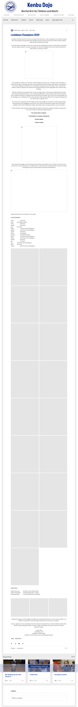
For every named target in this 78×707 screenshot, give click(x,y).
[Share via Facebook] (11, 643)
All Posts (5, 20)
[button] (75, 9)
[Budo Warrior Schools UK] (74, 666)
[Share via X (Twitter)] (15, 643)
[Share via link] (22, 643)
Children (23, 20)
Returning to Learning (60, 675)
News (47, 20)
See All (73, 656)
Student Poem (33, 675)
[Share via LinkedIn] (19, 643)
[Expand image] (25, 266)
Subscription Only (57, 20)
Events (31, 20)
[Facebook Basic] (69, 666)
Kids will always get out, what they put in (13, 675)
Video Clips (39, 20)
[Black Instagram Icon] (72, 666)
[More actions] (66, 30)
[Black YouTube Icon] (67, 666)
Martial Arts (14, 20)
